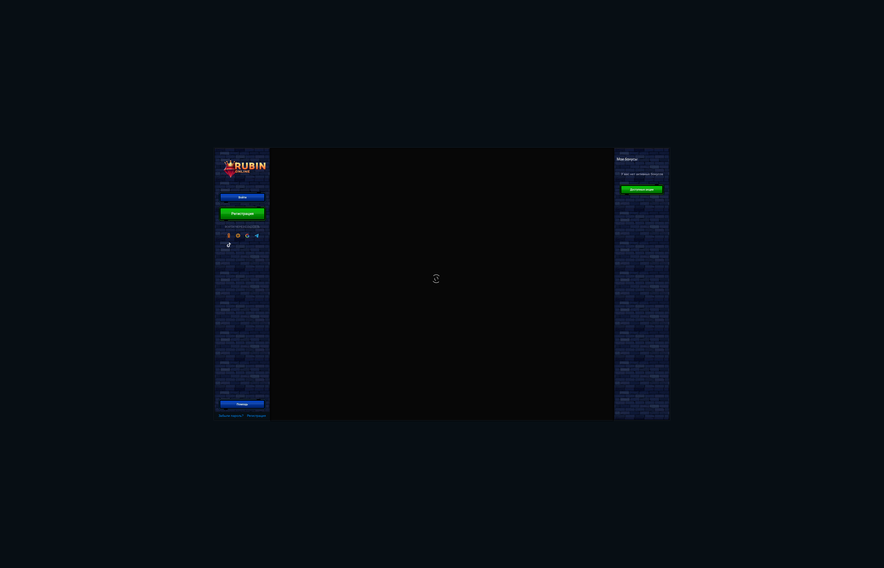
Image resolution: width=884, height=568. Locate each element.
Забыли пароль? (231, 415)
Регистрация (256, 415)
